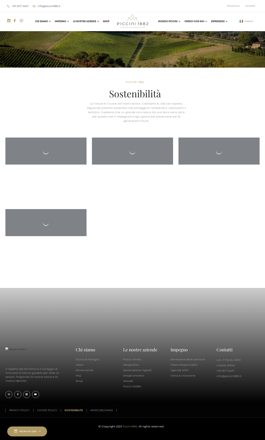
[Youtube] (35, 394)
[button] (247, 21)
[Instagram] (8, 394)
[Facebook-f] (17, 394)
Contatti (250, 6)
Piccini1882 (130, 426)
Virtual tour (233, 6)
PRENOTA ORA (28, 431)
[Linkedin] (26, 394)
